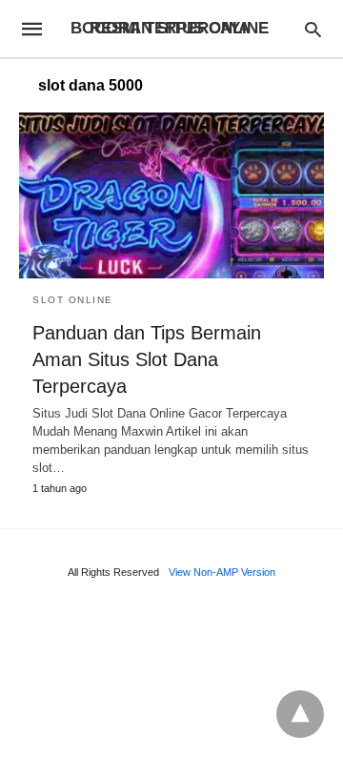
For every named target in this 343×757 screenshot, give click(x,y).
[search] (313, 29)
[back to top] (300, 714)
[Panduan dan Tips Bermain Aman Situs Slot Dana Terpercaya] (171, 195)
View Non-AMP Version (222, 572)
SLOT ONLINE (72, 300)
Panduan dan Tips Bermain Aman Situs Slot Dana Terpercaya (146, 359)
